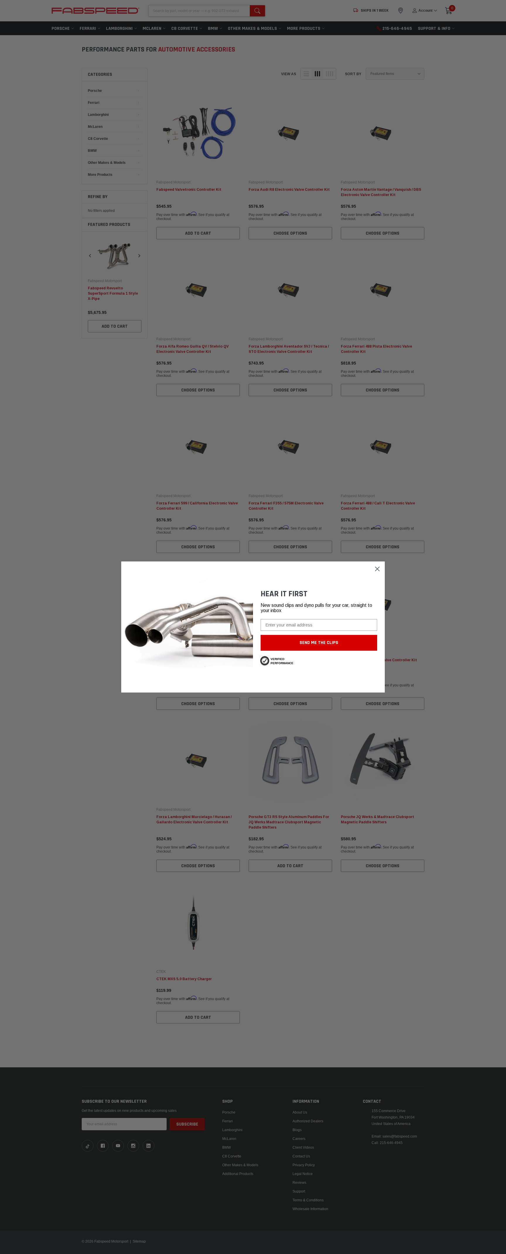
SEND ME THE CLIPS (319, 643)
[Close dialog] (377, 569)
